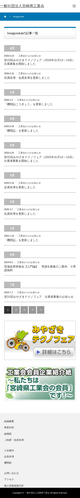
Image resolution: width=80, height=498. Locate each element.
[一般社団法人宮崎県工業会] (22, 6)
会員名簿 (9, 456)
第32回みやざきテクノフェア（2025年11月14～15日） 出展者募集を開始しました (40, 158)
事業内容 (9, 427)
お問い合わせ (11, 473)
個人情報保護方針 (14, 485)
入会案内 (9, 450)
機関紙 (7, 462)
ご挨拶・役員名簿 (14, 440)
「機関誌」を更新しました (21, 130)
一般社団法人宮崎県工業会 (37, 493)
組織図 (7, 433)
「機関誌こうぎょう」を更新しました (28, 104)
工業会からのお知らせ (29, 56)
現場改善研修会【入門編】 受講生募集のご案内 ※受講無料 (40, 268)
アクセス (9, 479)
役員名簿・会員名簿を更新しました (27, 77)
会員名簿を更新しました (20, 187)
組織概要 (9, 421)
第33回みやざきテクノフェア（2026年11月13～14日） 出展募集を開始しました (40, 61)
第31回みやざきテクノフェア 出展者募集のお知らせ (38, 296)
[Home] (5, 16)
